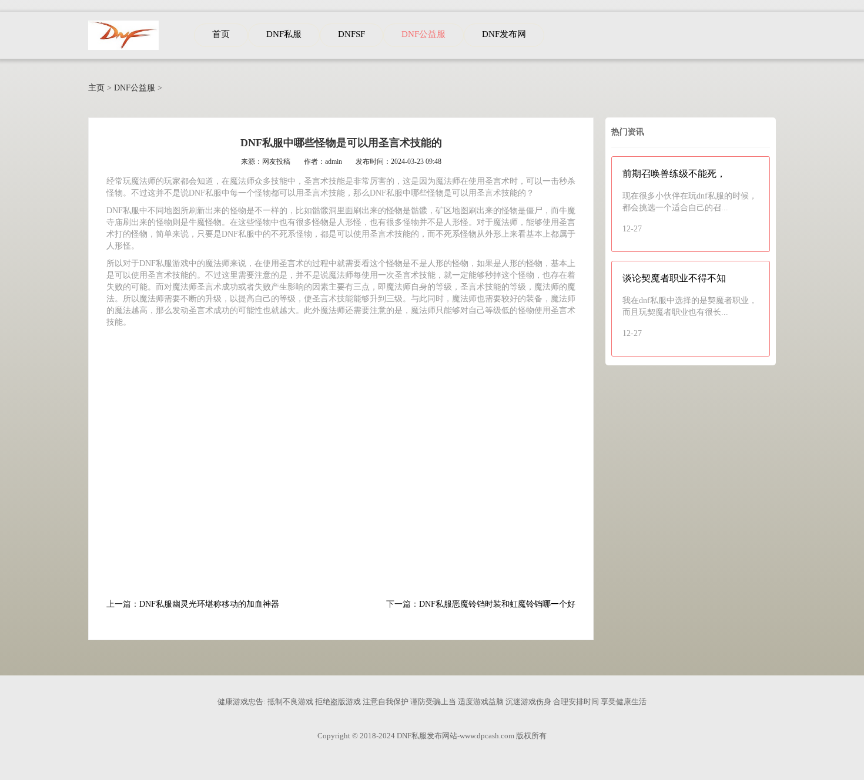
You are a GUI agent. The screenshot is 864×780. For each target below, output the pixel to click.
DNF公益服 (134, 87)
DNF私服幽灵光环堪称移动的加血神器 (209, 604)
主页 (96, 87)
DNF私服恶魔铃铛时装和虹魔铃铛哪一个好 (497, 604)
